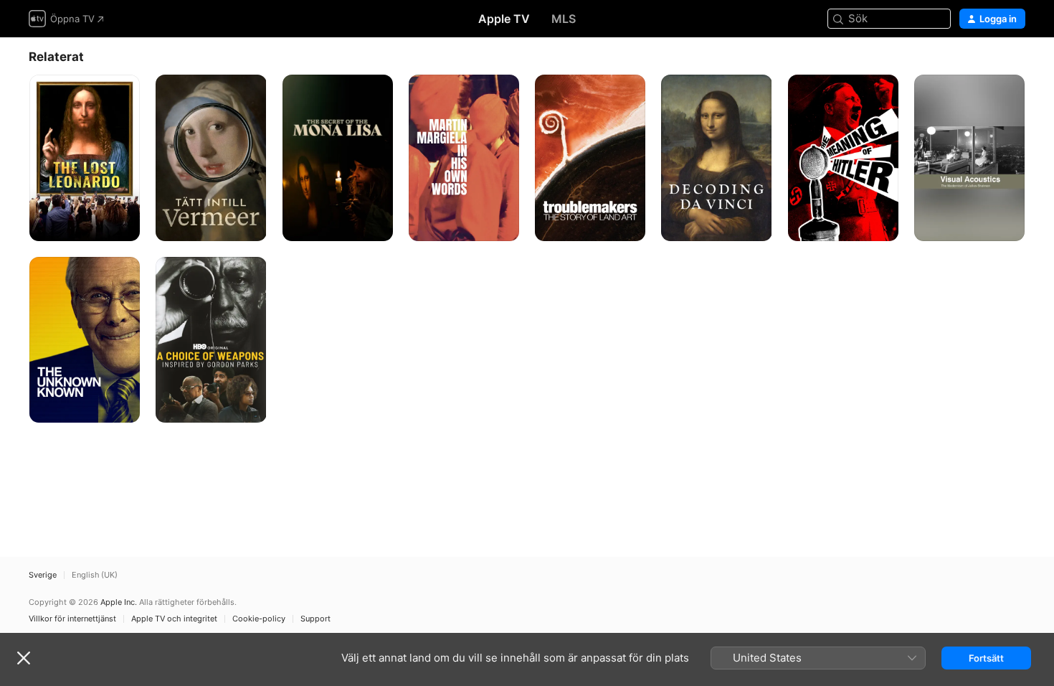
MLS (563, 18)
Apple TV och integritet (174, 619)
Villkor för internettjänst (72, 619)
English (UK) (95, 575)
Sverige (43, 575)
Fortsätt (986, 658)
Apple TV (504, 18)
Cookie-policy (258, 619)
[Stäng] (23, 658)
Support (315, 619)
